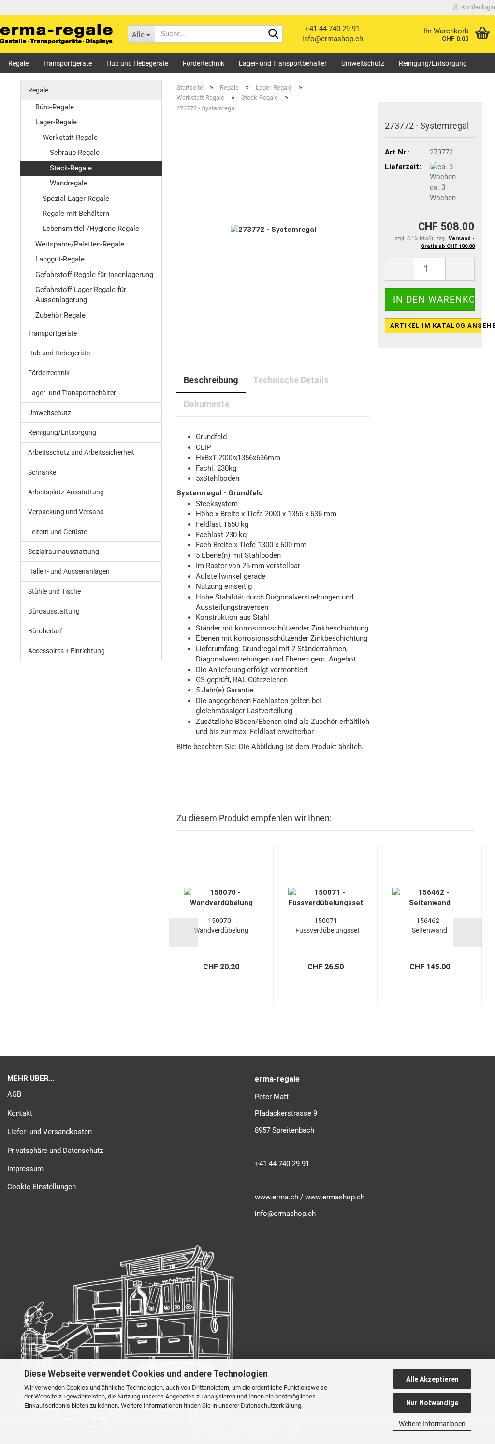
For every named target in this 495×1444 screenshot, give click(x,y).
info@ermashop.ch (332, 38)
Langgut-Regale (60, 259)
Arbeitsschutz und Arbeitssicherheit (81, 452)
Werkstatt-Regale (70, 137)
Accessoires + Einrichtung (66, 651)
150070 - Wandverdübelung (221, 925)
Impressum (25, 1169)
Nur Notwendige (432, 1403)
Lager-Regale (56, 122)
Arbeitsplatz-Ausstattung (66, 492)
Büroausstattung (54, 611)
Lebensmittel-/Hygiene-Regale (91, 228)
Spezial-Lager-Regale (76, 198)
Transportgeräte (67, 63)
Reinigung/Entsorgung (433, 63)
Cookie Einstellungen (41, 1187)
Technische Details (291, 380)
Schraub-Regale (75, 152)
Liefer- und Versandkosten (49, 1131)
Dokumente (207, 404)
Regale (18, 63)
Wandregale (68, 183)
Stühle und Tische (54, 591)
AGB (14, 1094)
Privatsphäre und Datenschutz (55, 1150)
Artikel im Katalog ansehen (435, 325)
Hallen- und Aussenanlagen (69, 571)
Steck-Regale (71, 168)
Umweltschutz (362, 63)
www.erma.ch (276, 1197)
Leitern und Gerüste (57, 532)
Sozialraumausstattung (63, 551)
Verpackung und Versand (66, 512)
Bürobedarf (45, 631)
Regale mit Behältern (76, 213)
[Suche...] (273, 34)
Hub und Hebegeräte (137, 63)
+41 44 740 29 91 (332, 28)
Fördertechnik (203, 63)
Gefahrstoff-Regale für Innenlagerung (94, 274)
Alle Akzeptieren (432, 1379)
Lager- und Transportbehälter (283, 63)
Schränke (42, 472)
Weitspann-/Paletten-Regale (79, 244)
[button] (399, 269)
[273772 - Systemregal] (273, 229)
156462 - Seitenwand (429, 925)
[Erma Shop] (56, 34)
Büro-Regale (54, 107)
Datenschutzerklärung (271, 1405)
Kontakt (19, 1113)
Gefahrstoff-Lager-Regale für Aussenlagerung (80, 294)
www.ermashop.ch (334, 1197)
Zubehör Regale (60, 315)
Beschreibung (211, 380)
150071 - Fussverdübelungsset (327, 925)
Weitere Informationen (432, 1424)
